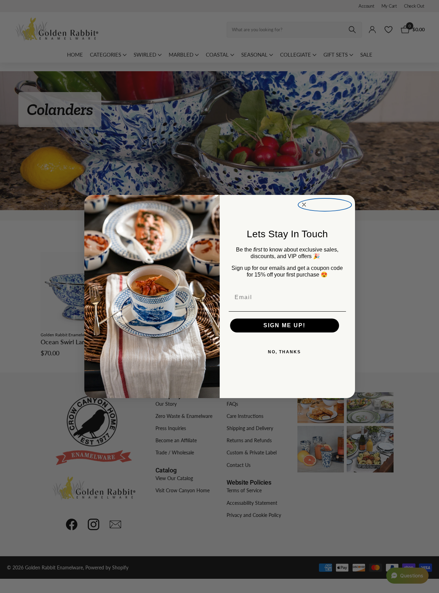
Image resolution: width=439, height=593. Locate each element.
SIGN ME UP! (284, 325)
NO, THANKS (284, 351)
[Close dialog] (325, 204)
